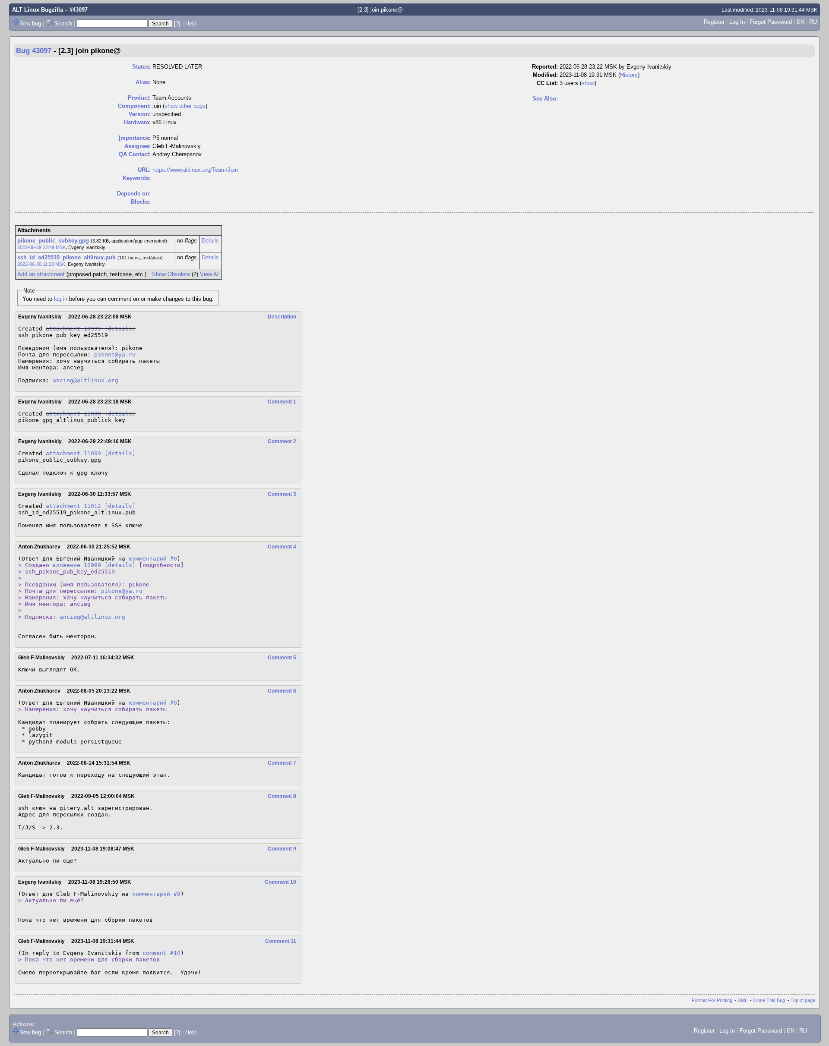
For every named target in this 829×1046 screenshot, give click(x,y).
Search (63, 23)
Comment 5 (282, 658)
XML (742, 1000)
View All (210, 274)
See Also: (545, 98)
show (588, 83)
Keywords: (137, 178)
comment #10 (161, 953)
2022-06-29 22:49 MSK (41, 247)
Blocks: (141, 201)
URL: (144, 170)
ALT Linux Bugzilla (37, 9)
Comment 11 (280, 941)
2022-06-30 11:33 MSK (41, 264)
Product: (139, 98)
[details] (120, 328)
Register (714, 22)
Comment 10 (280, 882)
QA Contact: (135, 154)
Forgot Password (771, 22)
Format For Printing (712, 1000)
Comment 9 (282, 849)
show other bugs (185, 106)
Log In (737, 22)
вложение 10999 (77, 565)
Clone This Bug (769, 1000)
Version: (140, 114)
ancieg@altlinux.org (85, 380)
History (629, 75)
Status (140, 66)
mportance (134, 138)
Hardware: (137, 122)
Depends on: (134, 193)
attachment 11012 (73, 506)
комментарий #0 (153, 558)
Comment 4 (282, 547)
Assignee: (137, 146)
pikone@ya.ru (115, 354)
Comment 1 (282, 402)
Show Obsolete (171, 274)
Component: (134, 106)
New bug (30, 23)
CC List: (547, 83)
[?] (177, 23)
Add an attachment (41, 274)
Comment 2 (282, 441)
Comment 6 (282, 691)
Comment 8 (282, 796)
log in (60, 299)
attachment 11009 (73, 453)
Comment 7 (282, 763)
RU (813, 22)
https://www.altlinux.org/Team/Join (195, 170)
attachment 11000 (73, 413)
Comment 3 (282, 494)
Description (282, 317)
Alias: (143, 82)
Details (210, 240)
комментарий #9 (156, 894)
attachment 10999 (73, 328)
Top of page (803, 1000)
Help (190, 23)
